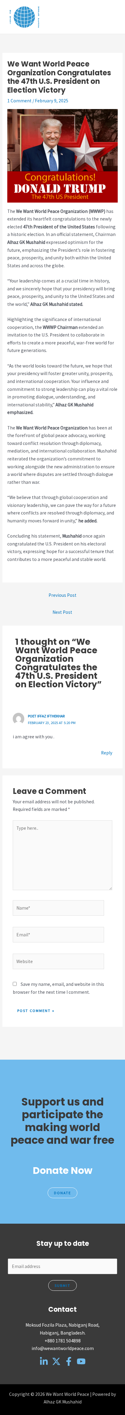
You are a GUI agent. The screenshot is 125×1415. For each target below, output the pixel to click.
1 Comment (19, 101)
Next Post (62, 612)
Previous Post (62, 595)
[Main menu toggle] (112, 16)
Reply (106, 753)
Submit (62, 1285)
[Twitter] (56, 1361)
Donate (62, 1192)
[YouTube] (81, 1361)
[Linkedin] (43, 1361)
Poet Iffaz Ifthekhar (46, 715)
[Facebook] (68, 1361)
